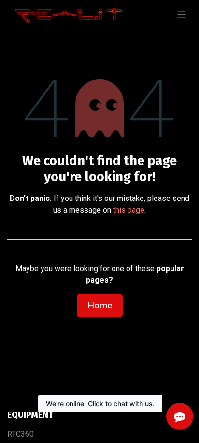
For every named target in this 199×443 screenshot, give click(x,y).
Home (99, 305)
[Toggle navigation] (181, 14)
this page (128, 209)
